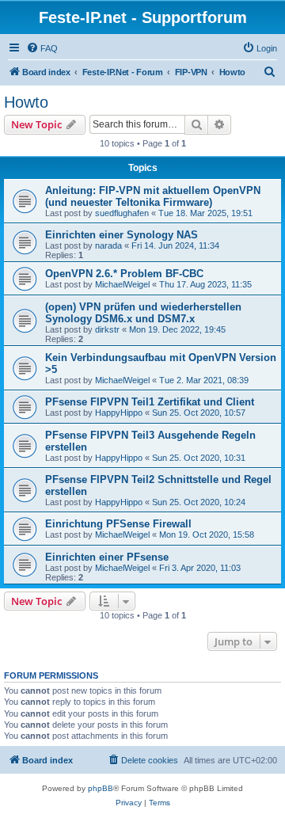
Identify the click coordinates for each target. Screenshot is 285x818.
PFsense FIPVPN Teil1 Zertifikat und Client (149, 402)
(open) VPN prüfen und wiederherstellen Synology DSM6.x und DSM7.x (143, 313)
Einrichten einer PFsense (107, 557)
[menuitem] (42, 48)
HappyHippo (118, 412)
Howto (26, 102)
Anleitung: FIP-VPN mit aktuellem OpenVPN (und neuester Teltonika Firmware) (152, 196)
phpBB (100, 788)
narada (108, 245)
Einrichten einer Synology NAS (121, 235)
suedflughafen (122, 213)
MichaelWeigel (122, 284)
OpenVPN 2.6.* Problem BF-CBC (124, 274)
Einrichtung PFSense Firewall (118, 524)
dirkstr (107, 329)
